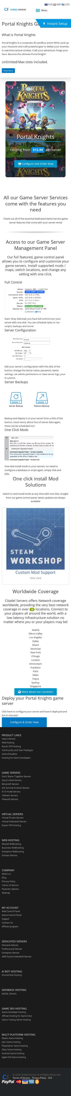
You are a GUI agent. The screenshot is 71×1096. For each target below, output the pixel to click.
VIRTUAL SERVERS (12, 814)
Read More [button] (8, 70)
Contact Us (7, 923)
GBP (58, 4)
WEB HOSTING (10, 840)
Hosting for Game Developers (16, 758)
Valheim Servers (10, 795)
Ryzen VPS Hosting (11, 746)
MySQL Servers (9, 993)
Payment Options (10, 889)
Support (5, 919)
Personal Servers (10, 945)
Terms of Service (10, 885)
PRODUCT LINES (11, 735)
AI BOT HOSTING (12, 971)
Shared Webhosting (11, 844)
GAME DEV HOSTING (14, 1008)
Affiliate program (10, 926)
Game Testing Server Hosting (16, 1020)
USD (67, 4)
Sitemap (6, 893)
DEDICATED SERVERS (14, 941)
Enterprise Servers (10, 953)
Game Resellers (9, 754)
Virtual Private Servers (12, 818)
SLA (50, 1077)
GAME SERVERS (11, 772)
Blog (4, 877)
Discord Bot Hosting (12, 975)
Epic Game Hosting (11, 1042)
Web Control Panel (11, 911)
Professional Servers (12, 949)
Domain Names (9, 855)
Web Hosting (8, 742)
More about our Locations (37, 691)
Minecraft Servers (10, 784)
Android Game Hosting (13, 1053)
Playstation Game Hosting (15, 1046)
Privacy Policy (8, 881)
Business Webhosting (13, 848)
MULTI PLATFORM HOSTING (18, 1034)
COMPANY (8, 870)
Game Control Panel (11, 915)
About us (6, 874)
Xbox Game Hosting (11, 1049)
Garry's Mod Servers (12, 780)
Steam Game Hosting (12, 1038)
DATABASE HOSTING (14, 990)
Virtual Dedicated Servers (14, 821)
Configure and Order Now (37, 163)
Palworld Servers (10, 799)
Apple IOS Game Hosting (14, 1057)
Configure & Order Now (24, 722)
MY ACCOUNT (10, 907)
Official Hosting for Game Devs (17, 1016)
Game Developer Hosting (14, 1012)
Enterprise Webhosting (13, 851)
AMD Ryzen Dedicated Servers (16, 956)
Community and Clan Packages (17, 750)
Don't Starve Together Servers (16, 776)
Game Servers (8, 739)
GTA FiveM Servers (11, 791)
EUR (50, 4)
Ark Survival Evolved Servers (15, 788)
